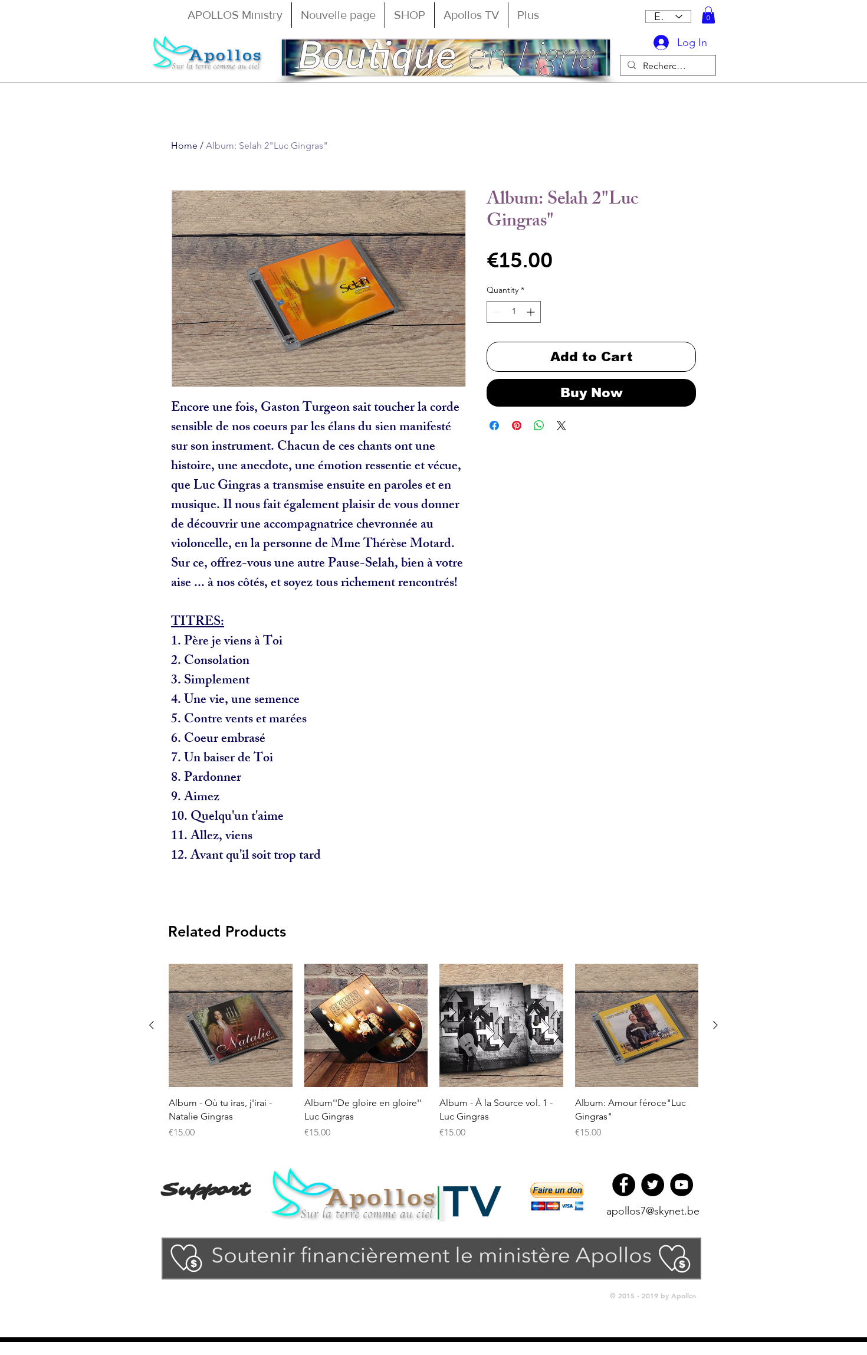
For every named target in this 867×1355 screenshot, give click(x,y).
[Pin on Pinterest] (517, 425)
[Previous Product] (151, 1025)
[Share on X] (561, 425)
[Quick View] (231, 1026)
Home (184, 145)
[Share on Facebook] (494, 425)
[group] (433, 1051)
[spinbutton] (513, 312)
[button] (708, 15)
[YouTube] (681, 1184)
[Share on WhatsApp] (539, 425)
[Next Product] (715, 1025)
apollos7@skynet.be (652, 1211)
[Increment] (531, 312)
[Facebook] (623, 1184)
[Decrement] (495, 312)
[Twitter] (652, 1184)
